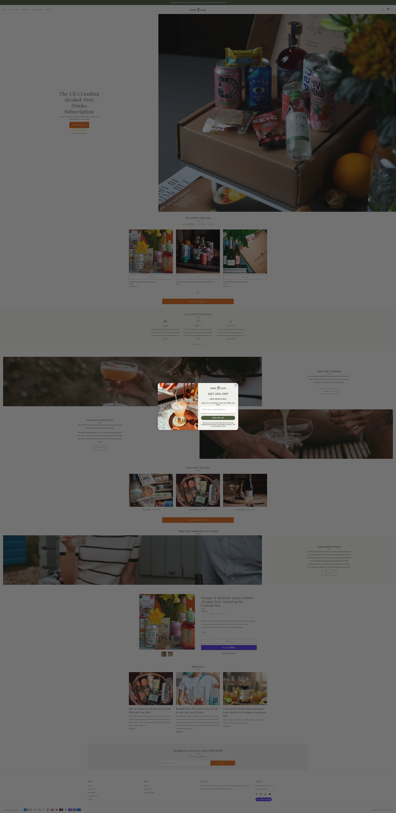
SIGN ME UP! (218, 418)
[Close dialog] (236, 385)
